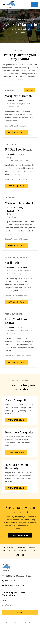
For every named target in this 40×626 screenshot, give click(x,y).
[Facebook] (17, 555)
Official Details (16, 132)
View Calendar (16, 420)
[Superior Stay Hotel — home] (19, 4)
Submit (20, 612)
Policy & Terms (9, 551)
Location (21, 547)
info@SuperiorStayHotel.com (16, 585)
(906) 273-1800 (10, 581)
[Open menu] (4, 4)
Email (4, 600)
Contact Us (24, 551)
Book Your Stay (20, 535)
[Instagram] (22, 555)
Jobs (35, 551)
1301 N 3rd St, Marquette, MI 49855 (18, 576)
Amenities (8, 547)
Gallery (32, 547)
